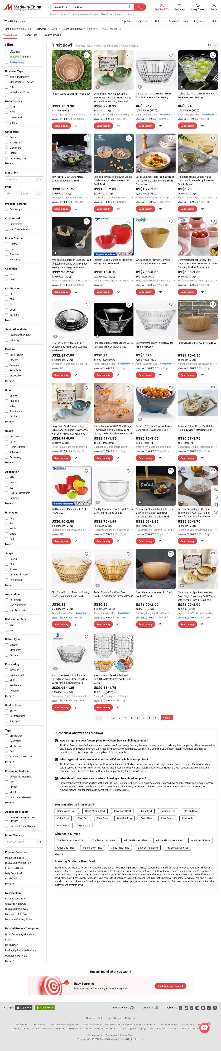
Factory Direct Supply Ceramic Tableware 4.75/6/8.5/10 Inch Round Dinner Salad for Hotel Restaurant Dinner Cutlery (196, 512)
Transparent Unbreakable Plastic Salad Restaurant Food (112, 679)
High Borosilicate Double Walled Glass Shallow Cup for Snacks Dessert (196, 180)
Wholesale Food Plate (135, 840)
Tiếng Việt (184, 1028)
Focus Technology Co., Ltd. (112, 1039)
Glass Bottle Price (200, 840)
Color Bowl (63, 818)
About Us (90, 1018)
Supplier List (30, 35)
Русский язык (74, 1028)
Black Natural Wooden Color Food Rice (154, 594)
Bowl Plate (146, 818)
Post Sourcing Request (170, 986)
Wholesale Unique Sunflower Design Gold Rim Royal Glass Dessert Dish (113, 180)
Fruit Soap (84, 825)
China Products (39, 1024)
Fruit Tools (102, 818)
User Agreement (95, 1035)
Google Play (44, 1007)
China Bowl (146, 811)
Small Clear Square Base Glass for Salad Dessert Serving (113, 344)
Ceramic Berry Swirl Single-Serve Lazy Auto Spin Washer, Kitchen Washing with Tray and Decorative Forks (112, 97)
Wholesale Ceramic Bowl (70, 840)
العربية (123, 1028)
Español (35, 1028)
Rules (215, 21)
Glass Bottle (106, 14)
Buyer (142, 21)
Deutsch (99, 1028)
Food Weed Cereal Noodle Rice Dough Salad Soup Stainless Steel (69, 346)
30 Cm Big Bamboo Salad (197, 343)
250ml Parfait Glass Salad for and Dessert (154, 344)
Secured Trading (52, 35)
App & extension (177, 21)
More (57, 854)
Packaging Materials (16, 955)
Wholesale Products (92, 1024)
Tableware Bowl (122, 811)
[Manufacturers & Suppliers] (22, 7)
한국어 (133, 1028)
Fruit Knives (63, 825)
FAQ (100, 1018)
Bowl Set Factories (148, 847)
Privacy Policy (126, 1035)
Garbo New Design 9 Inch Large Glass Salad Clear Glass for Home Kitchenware (70, 679)
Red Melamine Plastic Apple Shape (69, 511)
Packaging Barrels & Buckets (20, 950)
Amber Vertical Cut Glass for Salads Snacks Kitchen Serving (113, 594)
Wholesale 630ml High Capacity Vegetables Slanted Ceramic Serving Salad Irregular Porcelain (71, 263)
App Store (24, 1007)
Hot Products (22, 1024)
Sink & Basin (11, 945)
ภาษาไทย (161, 1028)
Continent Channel (132, 1024)
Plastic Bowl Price (92, 847)
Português (47, 1028)
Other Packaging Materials (19, 934)
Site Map (117, 1018)
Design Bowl (191, 811)
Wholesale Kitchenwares (169, 840)
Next (165, 717)
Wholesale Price (112, 1024)
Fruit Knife (187, 818)
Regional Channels (169, 1024)
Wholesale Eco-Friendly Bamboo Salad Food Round (153, 261)
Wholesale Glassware (103, 840)
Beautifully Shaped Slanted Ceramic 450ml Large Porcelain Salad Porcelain (155, 512)
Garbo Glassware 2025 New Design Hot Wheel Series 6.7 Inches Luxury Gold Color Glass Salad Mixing (113, 429)
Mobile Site (130, 1018)
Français (60, 1028)
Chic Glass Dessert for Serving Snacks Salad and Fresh (70, 594)
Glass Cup (119, 14)
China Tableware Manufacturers (83, 14)
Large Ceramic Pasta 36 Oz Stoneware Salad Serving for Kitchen (155, 180)
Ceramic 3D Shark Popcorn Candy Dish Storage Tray (154, 427)
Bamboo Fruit (168, 811)
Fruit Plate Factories (177, 847)
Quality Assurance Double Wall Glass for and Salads (113, 510)
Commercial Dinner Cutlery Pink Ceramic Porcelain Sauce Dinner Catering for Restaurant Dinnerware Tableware (197, 263)
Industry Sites (150, 1024)
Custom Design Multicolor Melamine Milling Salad (113, 261)
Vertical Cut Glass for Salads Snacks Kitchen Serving (153, 95)
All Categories (15, 21)
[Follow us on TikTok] (186, 1007)
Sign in (214, 9)
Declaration (111, 1035)
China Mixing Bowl (95, 811)
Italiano (88, 1028)
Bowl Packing (124, 818)
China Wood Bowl (66, 811)
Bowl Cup (83, 818)
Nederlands (111, 1028)
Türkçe (173, 1028)
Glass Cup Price (65, 847)
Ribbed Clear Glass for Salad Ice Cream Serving (196, 95)
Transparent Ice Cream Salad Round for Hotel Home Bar (196, 427)
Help (157, 21)
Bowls (8, 939)
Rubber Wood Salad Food (71, 93)
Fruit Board (167, 818)
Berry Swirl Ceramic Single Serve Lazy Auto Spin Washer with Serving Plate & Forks (70, 429)
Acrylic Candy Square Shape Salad (68, 178)
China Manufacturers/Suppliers (64, 1024)
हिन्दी (151, 1028)
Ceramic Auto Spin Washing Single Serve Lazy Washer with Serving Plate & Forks (197, 596)
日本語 (143, 1028)
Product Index (188, 1024)
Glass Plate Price (120, 847)
